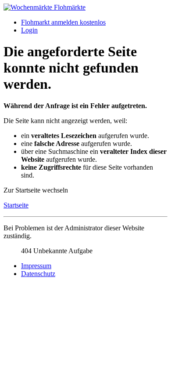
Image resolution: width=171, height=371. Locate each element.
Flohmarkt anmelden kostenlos (63, 22)
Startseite (16, 205)
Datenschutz (38, 273)
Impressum (36, 265)
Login (29, 30)
